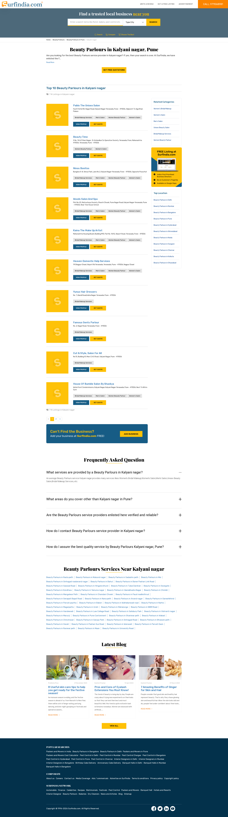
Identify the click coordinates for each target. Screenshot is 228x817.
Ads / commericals (100, 778)
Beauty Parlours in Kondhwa (59, 590)
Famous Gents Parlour (86, 322)
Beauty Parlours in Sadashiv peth (123, 577)
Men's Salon (100, 117)
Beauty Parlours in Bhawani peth (155, 620)
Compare (111, 35)
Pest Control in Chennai (102, 759)
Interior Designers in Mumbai (151, 759)
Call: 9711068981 (213, 4)
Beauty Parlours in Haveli (57, 624)
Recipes (81, 790)
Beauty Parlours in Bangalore (165, 213)
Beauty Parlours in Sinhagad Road (122, 620)
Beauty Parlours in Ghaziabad (165, 263)
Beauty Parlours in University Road (118, 628)
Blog (121, 794)
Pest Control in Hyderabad (58, 759)
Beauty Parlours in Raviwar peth (60, 628)
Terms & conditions (140, 778)
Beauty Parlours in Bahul (102, 581)
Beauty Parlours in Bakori (90, 603)
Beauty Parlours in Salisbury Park (126, 611)
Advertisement (186, 4)
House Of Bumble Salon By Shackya (93, 383)
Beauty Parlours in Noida (163, 238)
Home (48, 40)
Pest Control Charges (131, 755)
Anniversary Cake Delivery (109, 763)
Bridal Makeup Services (83, 117)
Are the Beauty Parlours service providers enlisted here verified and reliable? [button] (102, 515)
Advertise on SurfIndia (120, 778)
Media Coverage (83, 778)
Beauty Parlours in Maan (89, 628)
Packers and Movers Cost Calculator (62, 755)
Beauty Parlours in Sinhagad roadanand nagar (67, 581)
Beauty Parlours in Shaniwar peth (124, 615)
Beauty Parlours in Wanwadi (119, 624)
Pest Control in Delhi (89, 755)
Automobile (51, 790)
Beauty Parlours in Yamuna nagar (89, 590)
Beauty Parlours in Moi (151, 577)
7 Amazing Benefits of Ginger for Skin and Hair (159, 688)
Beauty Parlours (59, 40)
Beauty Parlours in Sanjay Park (90, 620)
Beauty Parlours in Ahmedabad (165, 231)
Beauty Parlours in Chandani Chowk (97, 594)
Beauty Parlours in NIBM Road (144, 607)
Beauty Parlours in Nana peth (98, 599)
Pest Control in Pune (80, 759)
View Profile (81, 124)
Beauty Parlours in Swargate (156, 586)
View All (114, 726)
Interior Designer (53, 794)
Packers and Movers (130, 790)
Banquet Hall (146, 790)
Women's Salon (134, 117)
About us (50, 778)
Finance (61, 790)
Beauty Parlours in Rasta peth (59, 577)
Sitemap (127, 794)
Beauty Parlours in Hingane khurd (93, 586)
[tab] (114, 479)
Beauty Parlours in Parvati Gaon (149, 624)
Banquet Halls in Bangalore (58, 767)
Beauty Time (80, 136)
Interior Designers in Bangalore (60, 763)
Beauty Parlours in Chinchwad (60, 620)
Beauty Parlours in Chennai (164, 250)
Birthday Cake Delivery (86, 763)
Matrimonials (92, 790)
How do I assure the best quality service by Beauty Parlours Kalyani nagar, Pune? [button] (105, 547)
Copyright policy (171, 778)
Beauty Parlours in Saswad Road (60, 586)
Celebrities (71, 790)
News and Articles (109, 794)
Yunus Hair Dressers (85, 291)
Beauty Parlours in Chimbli (156, 590)
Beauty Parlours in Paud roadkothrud (132, 594)
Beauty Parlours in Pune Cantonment (89, 615)
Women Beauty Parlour (117, 117)
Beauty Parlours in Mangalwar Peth (62, 594)
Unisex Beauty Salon (161, 128)
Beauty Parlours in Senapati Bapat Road (64, 599)
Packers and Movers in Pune (135, 751)
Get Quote (98, 124)
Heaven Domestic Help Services (91, 261)
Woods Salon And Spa (85, 199)
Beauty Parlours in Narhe (152, 603)
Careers (59, 778)
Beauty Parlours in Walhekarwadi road (122, 603)
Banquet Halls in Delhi (132, 763)
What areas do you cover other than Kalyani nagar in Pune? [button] (89, 499)
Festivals (103, 790)
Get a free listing (166, 4)
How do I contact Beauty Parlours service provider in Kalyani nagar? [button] (95, 531)
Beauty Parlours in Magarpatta (60, 607)
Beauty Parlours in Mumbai (164, 206)
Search (153, 22)
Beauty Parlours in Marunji (58, 615)
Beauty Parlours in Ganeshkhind (159, 599)
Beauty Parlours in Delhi (163, 200)
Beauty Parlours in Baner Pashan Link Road (135, 581)
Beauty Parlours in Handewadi (59, 611)
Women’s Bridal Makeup (162, 109)
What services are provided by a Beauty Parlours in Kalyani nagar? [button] (94, 472)
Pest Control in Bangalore (154, 755)
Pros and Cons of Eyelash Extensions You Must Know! (112, 688)
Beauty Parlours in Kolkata (164, 257)
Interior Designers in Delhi (125, 759)
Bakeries (82, 794)
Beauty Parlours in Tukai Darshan (126, 586)
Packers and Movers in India (58, 751)
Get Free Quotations (114, 70)
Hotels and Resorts (162, 790)
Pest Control (114, 790)
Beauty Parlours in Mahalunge (114, 607)
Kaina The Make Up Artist (87, 230)
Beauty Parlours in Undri (87, 607)
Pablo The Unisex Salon (86, 105)
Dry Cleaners (93, 794)
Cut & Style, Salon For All (87, 353)
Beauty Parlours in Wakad (153, 615)
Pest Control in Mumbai (110, 755)
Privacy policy (156, 778)
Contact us (69, 778)
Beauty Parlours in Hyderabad (165, 225)
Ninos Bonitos (81, 168)
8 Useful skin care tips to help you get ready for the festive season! (66, 690)
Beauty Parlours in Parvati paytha (61, 603)
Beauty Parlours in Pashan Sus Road (88, 624)
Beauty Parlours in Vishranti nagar (159, 611)
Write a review (146, 4)
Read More (50, 62)
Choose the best (127, 35)
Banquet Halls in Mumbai (155, 763)
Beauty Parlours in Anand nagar (128, 599)
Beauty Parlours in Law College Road (92, 611)
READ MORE (53, 715)
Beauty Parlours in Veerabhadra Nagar (124, 590)
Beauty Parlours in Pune (76, 40)
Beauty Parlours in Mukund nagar (91, 577)
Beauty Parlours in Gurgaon (164, 244)
